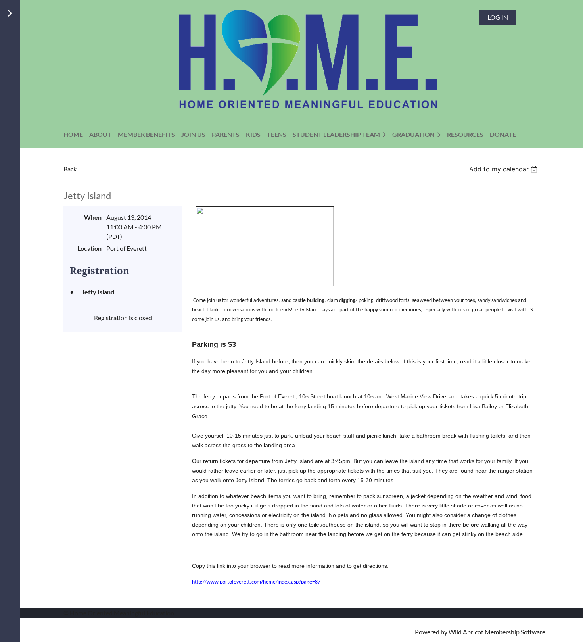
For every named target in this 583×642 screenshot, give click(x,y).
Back (70, 169)
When (93, 217)
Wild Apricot (466, 632)
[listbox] (504, 169)
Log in (497, 17)
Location (89, 248)
